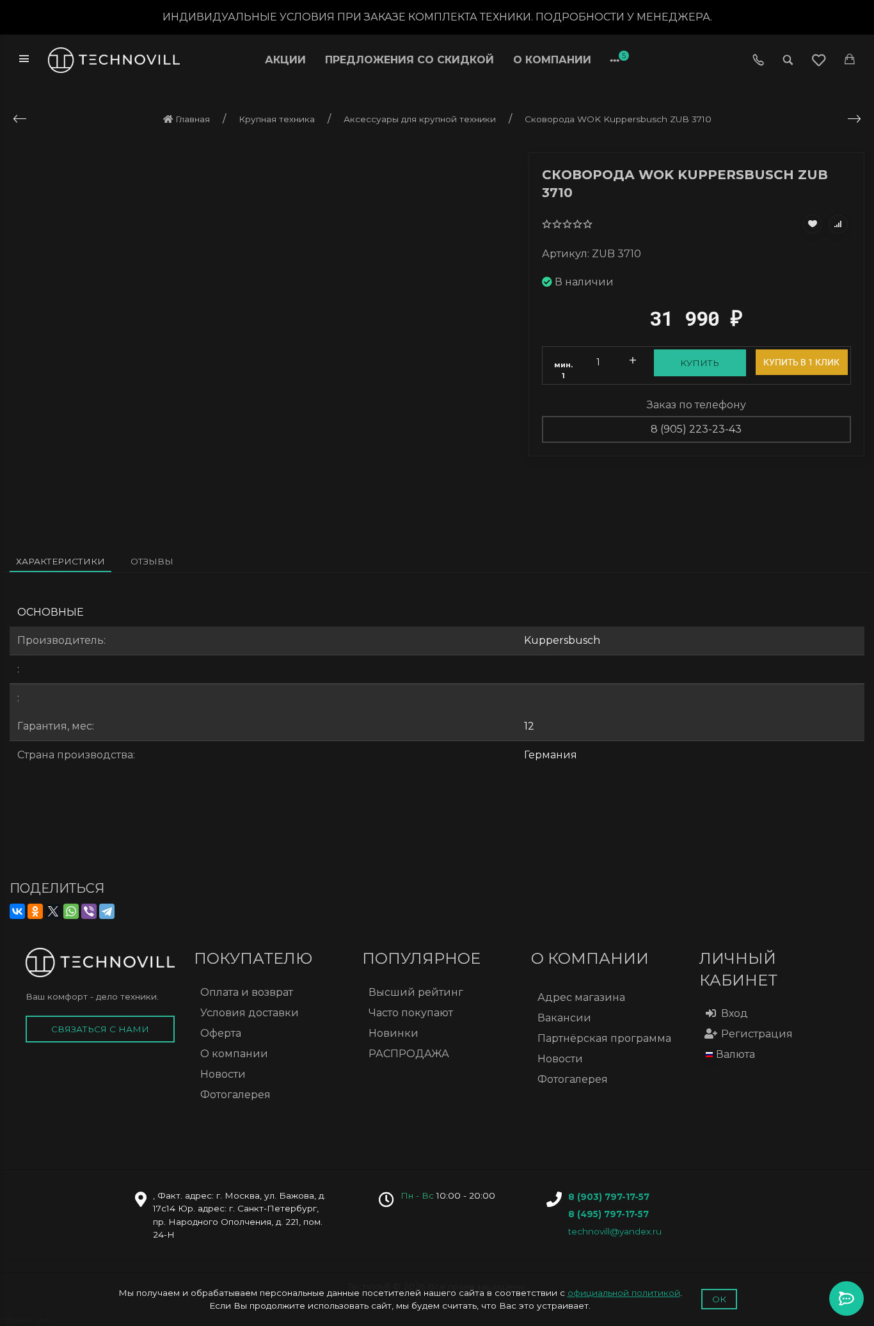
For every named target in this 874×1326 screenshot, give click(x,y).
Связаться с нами (100, 1029)
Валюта (735, 1054)
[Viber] (89, 911)
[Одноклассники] (35, 911)
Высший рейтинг (416, 992)
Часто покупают (411, 1013)
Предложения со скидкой (409, 60)
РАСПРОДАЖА (409, 1054)
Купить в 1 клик (801, 362)
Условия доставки (249, 1013)
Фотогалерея (235, 1095)
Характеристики (60, 561)
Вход (734, 1013)
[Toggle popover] (846, 1298)
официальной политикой (624, 1293)
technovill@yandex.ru (615, 1231)
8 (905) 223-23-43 (696, 429)
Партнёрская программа (604, 1038)
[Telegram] (107, 911)
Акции (285, 60)
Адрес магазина (581, 997)
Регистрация (757, 1034)
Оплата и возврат (246, 992)
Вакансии (564, 1018)
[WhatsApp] (71, 911)
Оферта (220, 1033)
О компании (552, 60)
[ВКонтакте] (17, 911)
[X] (53, 911)
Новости (223, 1074)
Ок (719, 1299)
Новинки (393, 1033)
